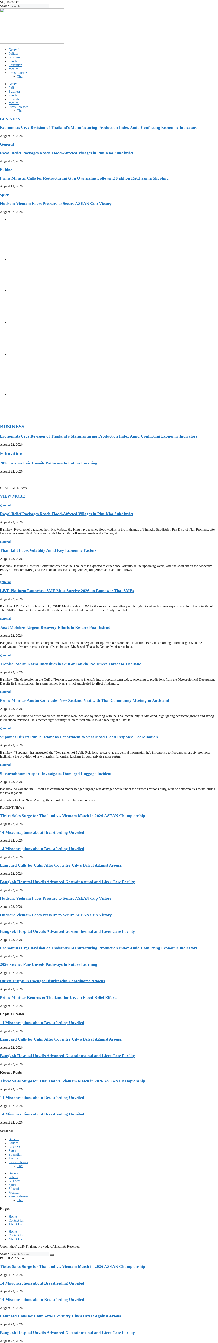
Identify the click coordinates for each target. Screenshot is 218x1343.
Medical (14, 69)
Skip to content (10, 2)
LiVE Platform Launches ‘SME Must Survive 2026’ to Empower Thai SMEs (67, 590)
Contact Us (16, 1220)
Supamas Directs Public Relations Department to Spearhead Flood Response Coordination (79, 737)
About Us (15, 1224)
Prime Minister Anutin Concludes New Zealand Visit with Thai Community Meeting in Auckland (84, 700)
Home (13, 1216)
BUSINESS (10, 119)
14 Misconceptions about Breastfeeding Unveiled (42, 832)
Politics (13, 53)
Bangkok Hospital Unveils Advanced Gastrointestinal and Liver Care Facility (67, 882)
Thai (20, 76)
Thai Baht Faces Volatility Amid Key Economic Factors (48, 550)
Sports (13, 61)
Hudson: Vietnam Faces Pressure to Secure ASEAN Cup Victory (56, 203)
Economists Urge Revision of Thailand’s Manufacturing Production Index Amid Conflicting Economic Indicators (98, 127)
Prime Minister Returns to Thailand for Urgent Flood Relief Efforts (58, 997)
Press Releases (18, 72)
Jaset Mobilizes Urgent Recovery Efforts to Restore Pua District (55, 627)
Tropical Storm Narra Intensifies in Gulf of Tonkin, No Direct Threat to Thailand (71, 664)
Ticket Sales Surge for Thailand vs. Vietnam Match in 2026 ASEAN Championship (72, 815)
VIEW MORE (12, 496)
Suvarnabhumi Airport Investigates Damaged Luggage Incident (56, 773)
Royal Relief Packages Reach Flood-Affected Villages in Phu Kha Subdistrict (66, 153)
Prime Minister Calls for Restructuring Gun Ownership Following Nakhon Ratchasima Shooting (84, 178)
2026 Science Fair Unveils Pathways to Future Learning (48, 463)
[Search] (52, 1255)
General (14, 49)
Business (14, 57)
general (5, 505)
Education (15, 65)
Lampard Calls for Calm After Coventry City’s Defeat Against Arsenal (61, 865)
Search (4, 6)
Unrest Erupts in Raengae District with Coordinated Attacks (52, 981)
